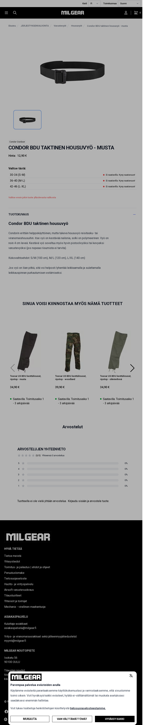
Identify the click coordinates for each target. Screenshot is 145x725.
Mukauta (30, 719)
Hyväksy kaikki (114, 719)
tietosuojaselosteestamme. (88, 708)
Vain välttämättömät (72, 719)
